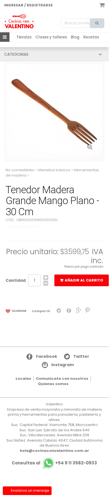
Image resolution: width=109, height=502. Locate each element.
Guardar (18, 310)
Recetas (91, 37)
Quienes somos (53, 383)
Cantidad (16, 280)
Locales (23, 378)
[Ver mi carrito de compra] (102, 4)
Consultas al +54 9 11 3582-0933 (54, 463)
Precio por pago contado (83, 266)
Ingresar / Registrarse (28, 5)
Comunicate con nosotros (62, 378)
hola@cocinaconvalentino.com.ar (54, 450)
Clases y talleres (51, 37)
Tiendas (24, 37)
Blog (75, 37)
